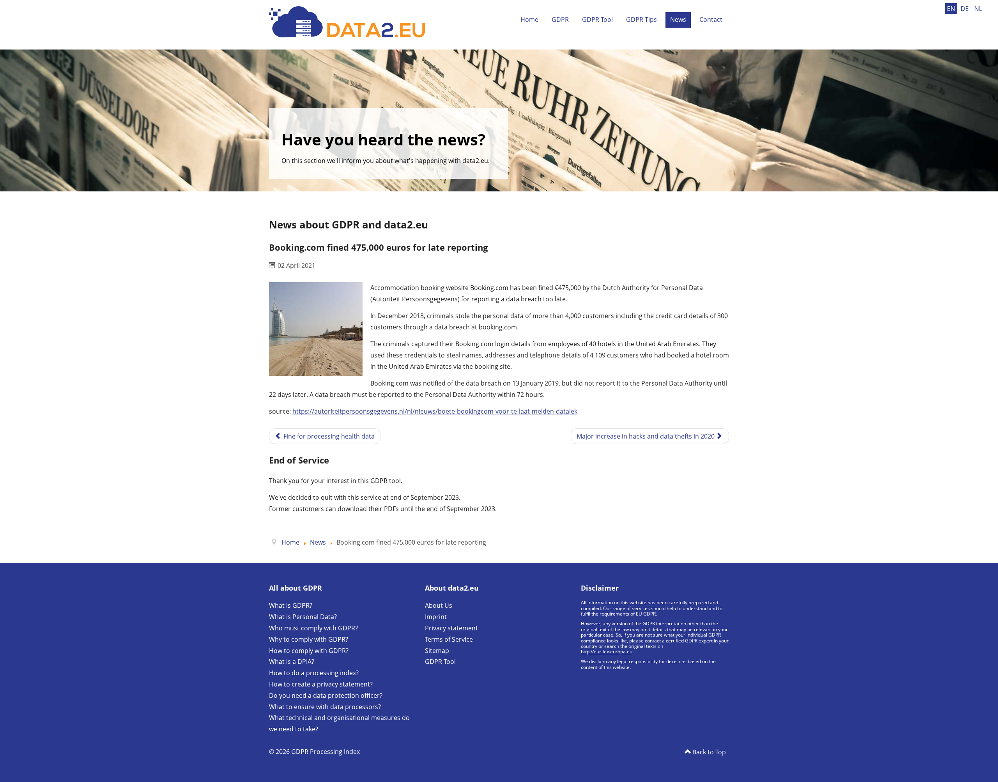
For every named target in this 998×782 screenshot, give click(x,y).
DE (965, 8)
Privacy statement (451, 628)
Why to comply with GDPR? (308, 639)
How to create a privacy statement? (321, 684)
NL (978, 8)
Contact (710, 19)
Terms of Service (449, 639)
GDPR (560, 19)
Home (529, 19)
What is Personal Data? (303, 616)
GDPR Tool (597, 19)
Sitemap (437, 650)
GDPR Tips (641, 19)
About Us (438, 605)
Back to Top (708, 752)
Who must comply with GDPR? (313, 628)
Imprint (436, 616)
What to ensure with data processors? (325, 706)
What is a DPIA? (291, 661)
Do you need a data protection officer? (325, 695)
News (678, 19)
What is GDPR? (290, 605)
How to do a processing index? (314, 673)
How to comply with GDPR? (309, 650)
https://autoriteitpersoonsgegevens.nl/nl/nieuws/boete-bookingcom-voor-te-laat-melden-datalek (434, 411)
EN (952, 8)
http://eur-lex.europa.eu (606, 651)
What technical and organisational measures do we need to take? (339, 723)
